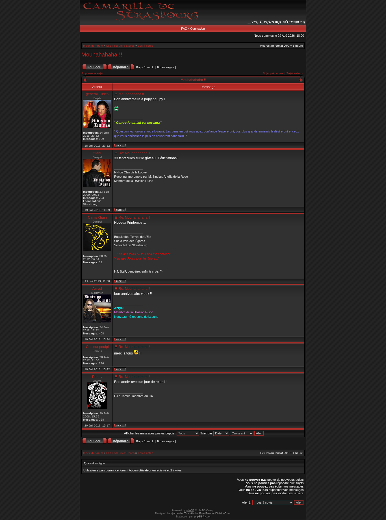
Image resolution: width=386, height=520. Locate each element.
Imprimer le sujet (92, 73)
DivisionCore (222, 513)
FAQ (184, 28)
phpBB (190, 510)
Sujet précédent (273, 73)
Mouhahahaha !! (101, 54)
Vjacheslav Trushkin (182, 513)
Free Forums (206, 513)
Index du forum (93, 45)
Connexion (197, 28)
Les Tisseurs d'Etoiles (120, 45)
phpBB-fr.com (202, 516)
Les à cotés (145, 45)
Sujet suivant (294, 73)
